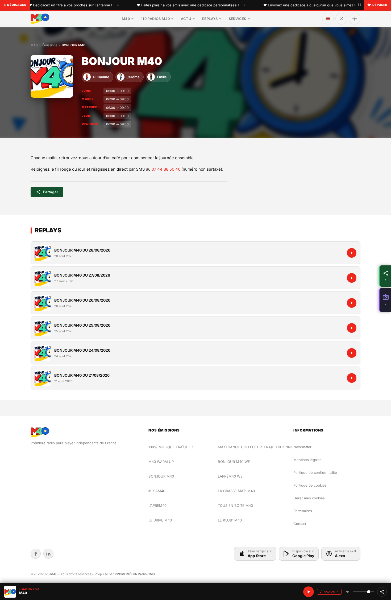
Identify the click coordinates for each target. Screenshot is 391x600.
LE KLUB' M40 (230, 520)
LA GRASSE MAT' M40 (236, 491)
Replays (210, 19)
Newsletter (302, 447)
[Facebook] (36, 554)
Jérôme (133, 77)
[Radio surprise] (341, 18)
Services (237, 19)
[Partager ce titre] (382, 592)
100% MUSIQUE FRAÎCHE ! (170, 447)
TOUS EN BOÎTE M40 (235, 505)
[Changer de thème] (354, 18)
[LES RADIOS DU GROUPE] (385, 300)
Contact (299, 523)
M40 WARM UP (161, 461)
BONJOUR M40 (161, 476)
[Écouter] (43, 253)
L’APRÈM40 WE (230, 476)
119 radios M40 (155, 19)
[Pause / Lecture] (359, 5)
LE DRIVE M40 (160, 520)
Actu (186, 19)
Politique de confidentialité (315, 472)
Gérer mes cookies (309, 498)
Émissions (49, 45)
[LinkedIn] (48, 554)
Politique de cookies (310, 485)
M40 (126, 19)
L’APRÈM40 (157, 505)
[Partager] (385, 276)
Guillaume (101, 77)
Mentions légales (307, 460)
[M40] (40, 18)
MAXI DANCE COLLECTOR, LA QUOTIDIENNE (255, 447)
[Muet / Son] (348, 592)
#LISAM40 (156, 491)
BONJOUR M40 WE (234, 461)
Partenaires (302, 511)
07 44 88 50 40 (166, 169)
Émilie (162, 77)
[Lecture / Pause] (308, 591)
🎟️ (328, 18)
